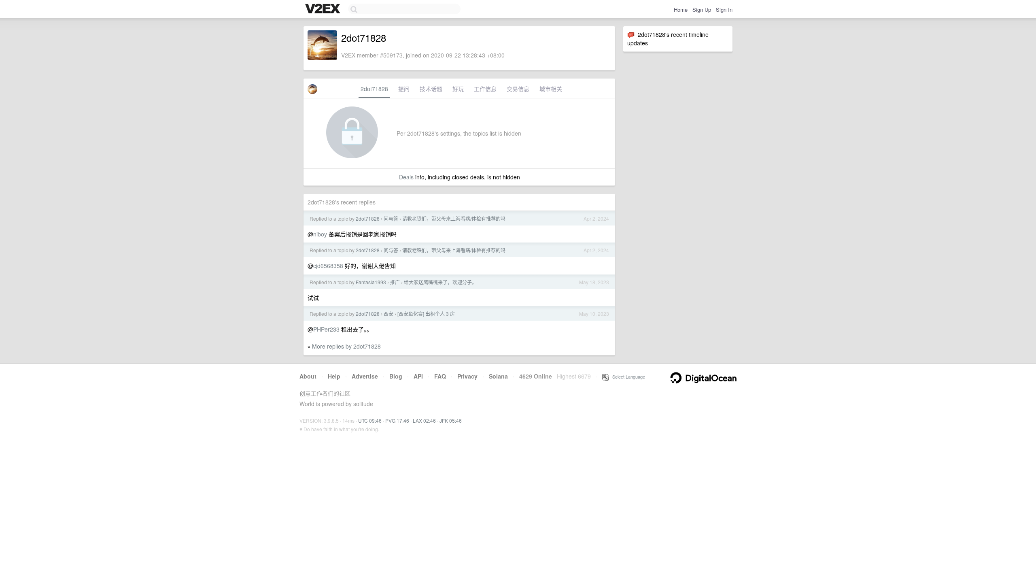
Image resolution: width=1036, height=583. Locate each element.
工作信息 (485, 89)
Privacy (467, 376)
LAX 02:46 (424, 420)
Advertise (365, 376)
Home (681, 9)
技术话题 (431, 89)
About (307, 376)
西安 (388, 313)
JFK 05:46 (450, 420)
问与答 (391, 218)
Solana (498, 376)
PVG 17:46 (397, 420)
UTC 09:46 (370, 420)
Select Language (627, 376)
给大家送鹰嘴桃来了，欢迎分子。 (440, 282)
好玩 (458, 89)
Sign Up (701, 9)
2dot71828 (374, 89)
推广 (395, 282)
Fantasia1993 (371, 282)
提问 (404, 89)
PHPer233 (326, 329)
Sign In (724, 9)
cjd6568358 (328, 266)
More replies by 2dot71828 (346, 346)
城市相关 (550, 89)
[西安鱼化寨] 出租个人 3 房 (426, 313)
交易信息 (518, 89)
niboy (320, 234)
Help (334, 376)
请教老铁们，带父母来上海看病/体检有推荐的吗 (453, 218)
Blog (395, 376)
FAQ (440, 376)
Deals (406, 177)
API (418, 376)
